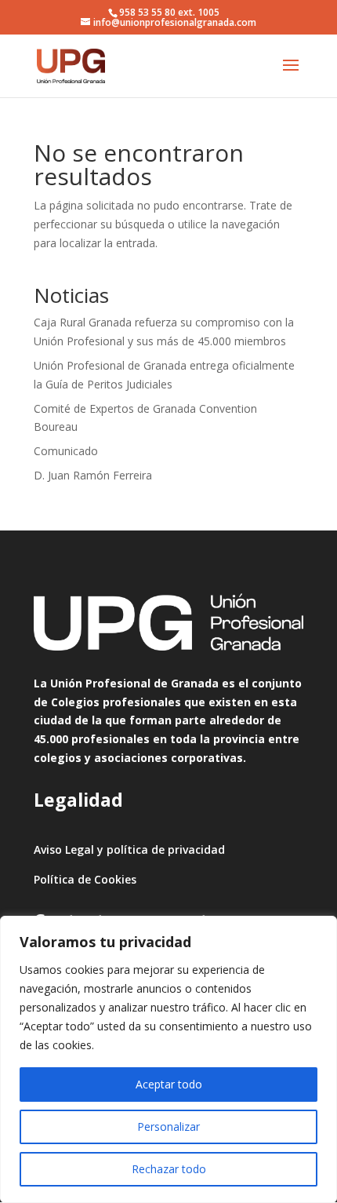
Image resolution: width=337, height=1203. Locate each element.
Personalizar (168, 1126)
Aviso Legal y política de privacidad (129, 849)
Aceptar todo (169, 1084)
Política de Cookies (85, 879)
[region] (168, 1059)
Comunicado (66, 450)
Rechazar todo (169, 1168)
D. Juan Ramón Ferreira (93, 475)
